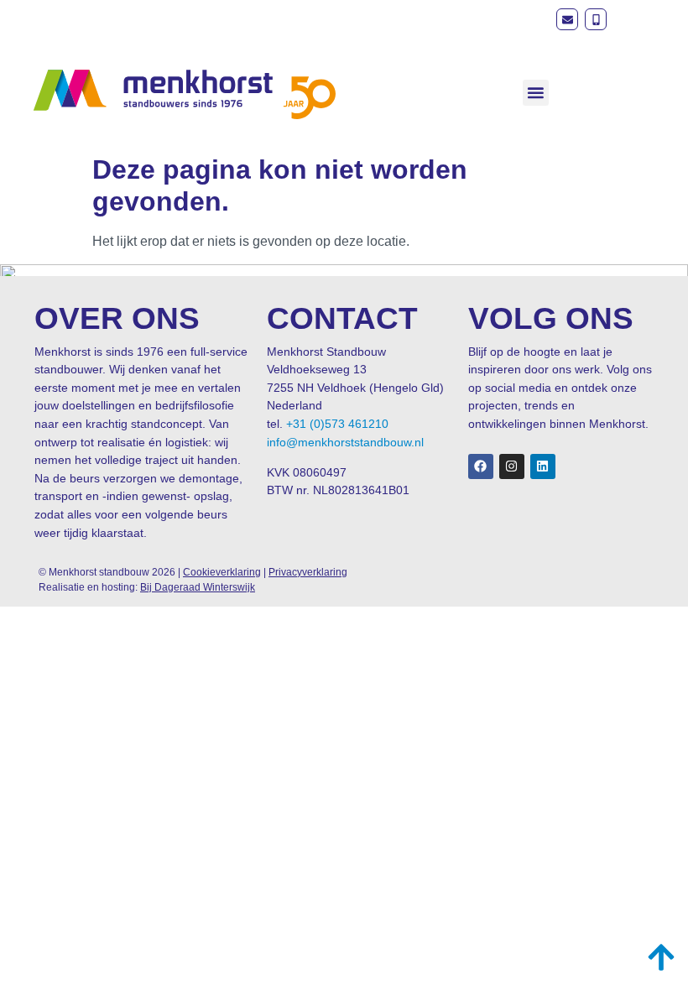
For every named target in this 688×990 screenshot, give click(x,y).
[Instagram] (511, 466)
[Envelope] (567, 19)
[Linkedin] (542, 466)
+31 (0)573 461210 (337, 423)
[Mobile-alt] (596, 19)
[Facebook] (480, 466)
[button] (536, 93)
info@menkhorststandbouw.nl (345, 442)
